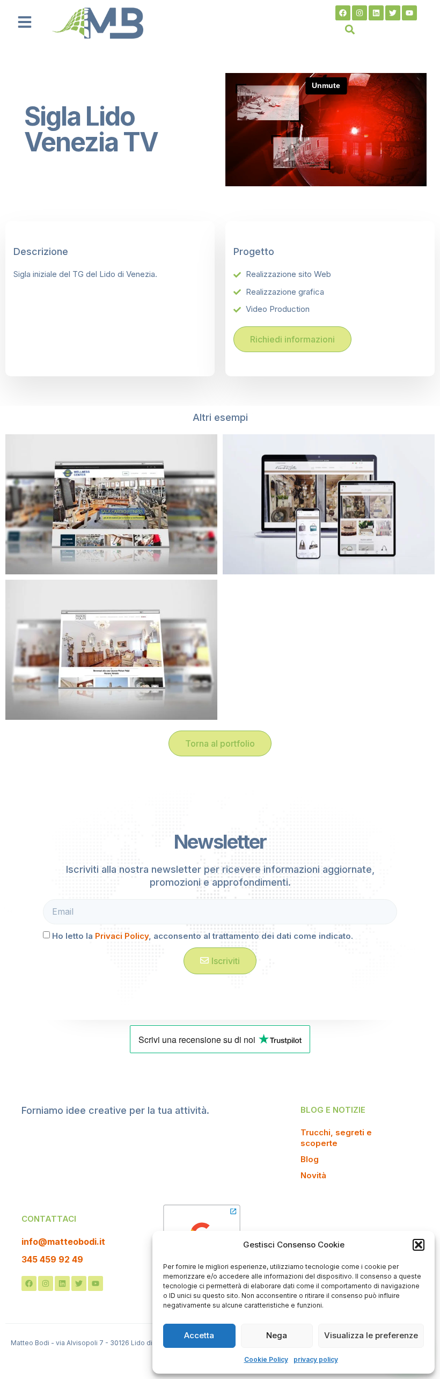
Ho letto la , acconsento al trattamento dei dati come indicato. (202, 936)
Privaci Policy (122, 936)
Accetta (199, 1335)
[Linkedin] (376, 12)
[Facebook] (342, 12)
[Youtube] (409, 12)
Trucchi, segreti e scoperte (336, 1137)
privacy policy (316, 1359)
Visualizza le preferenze (371, 1335)
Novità (313, 1175)
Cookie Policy (266, 1359)
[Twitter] (392, 12)
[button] (418, 1244)
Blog (309, 1159)
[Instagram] (359, 12)
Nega (276, 1335)
